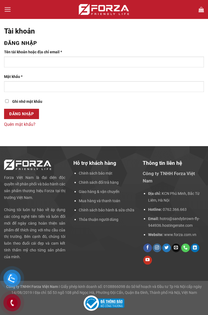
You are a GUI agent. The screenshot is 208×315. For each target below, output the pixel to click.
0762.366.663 (175, 209)
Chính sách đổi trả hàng (99, 182)
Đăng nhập (21, 113)
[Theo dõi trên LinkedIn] (195, 248)
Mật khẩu (17, 77)
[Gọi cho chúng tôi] (185, 248)
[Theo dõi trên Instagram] (157, 248)
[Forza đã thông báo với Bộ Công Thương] (104, 303)
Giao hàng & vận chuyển (99, 191)
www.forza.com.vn (180, 234)
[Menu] (7, 9)
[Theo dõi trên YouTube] (147, 260)
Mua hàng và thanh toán (99, 201)
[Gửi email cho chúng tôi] (176, 248)
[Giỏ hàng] (201, 9)
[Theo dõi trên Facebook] (147, 248)
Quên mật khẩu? (19, 124)
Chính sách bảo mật (95, 173)
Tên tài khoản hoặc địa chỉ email (37, 52)
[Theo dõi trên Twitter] (166, 248)
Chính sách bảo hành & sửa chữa (106, 210)
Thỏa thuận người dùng (98, 219)
